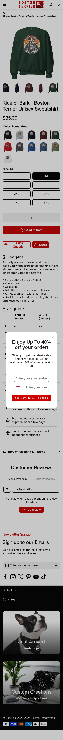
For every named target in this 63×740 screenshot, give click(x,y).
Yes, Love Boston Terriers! (31, 397)
